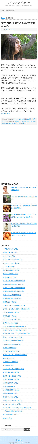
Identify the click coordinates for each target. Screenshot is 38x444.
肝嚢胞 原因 (25, 121)
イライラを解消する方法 (11, 379)
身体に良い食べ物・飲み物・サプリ (15, 330)
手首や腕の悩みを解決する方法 (13, 291)
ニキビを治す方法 (9, 256)
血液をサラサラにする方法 (12, 376)
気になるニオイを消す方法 (12, 319)
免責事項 (19, 440)
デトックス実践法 (9, 267)
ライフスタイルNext (19, 2)
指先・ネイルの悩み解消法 (12, 295)
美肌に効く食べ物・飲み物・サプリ (15, 326)
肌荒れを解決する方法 (10, 274)
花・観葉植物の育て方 (10, 415)
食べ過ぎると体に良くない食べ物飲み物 (16, 333)
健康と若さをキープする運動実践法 (15, 355)
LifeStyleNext (10, 30)
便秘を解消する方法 (9, 316)
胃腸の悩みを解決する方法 (12, 298)
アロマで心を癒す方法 (10, 362)
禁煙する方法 (7, 418)
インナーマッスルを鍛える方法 (13, 369)
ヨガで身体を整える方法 (11, 372)
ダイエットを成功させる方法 (12, 259)
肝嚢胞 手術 (8, 123)
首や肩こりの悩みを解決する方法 (14, 288)
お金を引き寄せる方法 (10, 393)
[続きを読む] (5, 114)
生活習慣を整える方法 (10, 383)
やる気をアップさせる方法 (12, 404)
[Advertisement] (19, 157)
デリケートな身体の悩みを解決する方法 (16, 309)
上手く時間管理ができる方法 (12, 411)
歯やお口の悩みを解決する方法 (13, 284)
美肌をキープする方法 (10, 252)
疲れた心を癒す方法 (9, 348)
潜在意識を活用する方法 (11, 390)
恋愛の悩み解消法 (9, 386)
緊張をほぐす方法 (9, 358)
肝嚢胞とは (17, 121)
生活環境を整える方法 (10, 249)
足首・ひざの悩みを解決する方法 (14, 305)
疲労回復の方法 (8, 365)
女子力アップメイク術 (10, 323)
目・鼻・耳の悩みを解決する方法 (14, 281)
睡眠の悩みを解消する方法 (12, 344)
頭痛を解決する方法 (9, 277)
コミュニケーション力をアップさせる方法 (17, 408)
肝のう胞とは (23, 123)
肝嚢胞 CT (15, 123)
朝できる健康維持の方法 (11, 351)
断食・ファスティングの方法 (12, 337)
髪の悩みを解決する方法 (11, 270)
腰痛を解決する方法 (9, 302)
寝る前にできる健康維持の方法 (13, 341)
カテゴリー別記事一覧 (8, 10)
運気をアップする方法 (10, 397)
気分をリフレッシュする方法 (12, 400)
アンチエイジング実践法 (11, 263)
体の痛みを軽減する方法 (11, 312)
